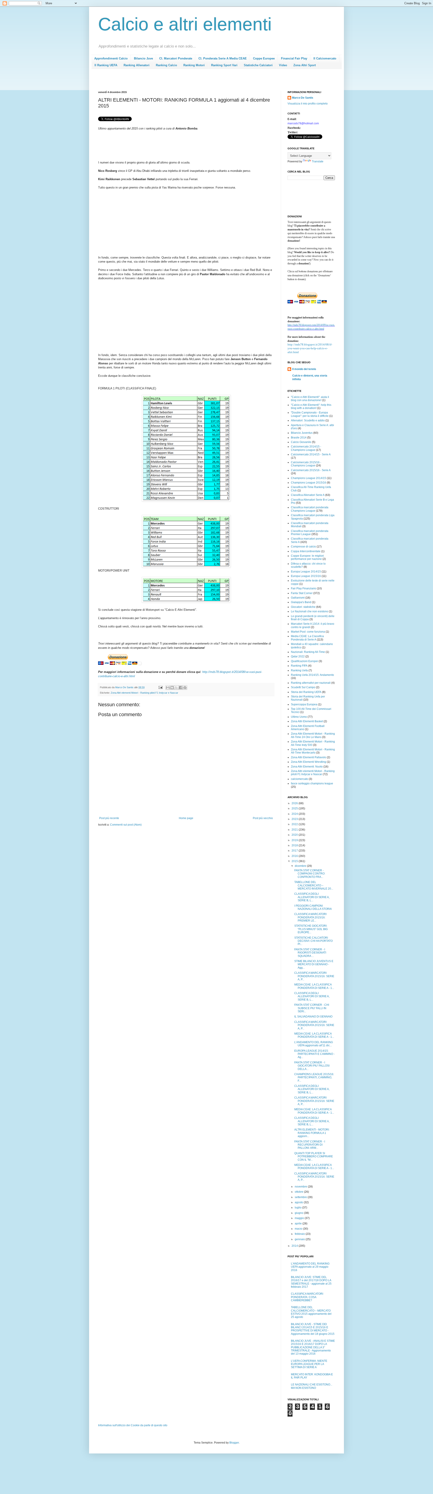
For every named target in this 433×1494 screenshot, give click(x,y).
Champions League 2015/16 (308, 482)
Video (283, 65)
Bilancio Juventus (302, 432)
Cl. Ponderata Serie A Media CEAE (222, 58)
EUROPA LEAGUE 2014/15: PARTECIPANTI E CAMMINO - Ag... (314, 1054)
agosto (299, 1202)
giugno (299, 1213)
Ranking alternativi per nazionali (311, 682)
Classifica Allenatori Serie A (308, 495)
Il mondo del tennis (304, 369)
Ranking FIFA (299, 665)
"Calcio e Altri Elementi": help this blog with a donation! (311, 406)
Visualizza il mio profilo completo (308, 103)
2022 (295, 824)
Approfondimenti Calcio (111, 58)
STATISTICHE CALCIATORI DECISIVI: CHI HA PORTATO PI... (313, 941)
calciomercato (299, 779)
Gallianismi (298, 597)
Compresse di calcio (303, 546)
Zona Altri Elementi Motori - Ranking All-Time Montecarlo (313, 751)
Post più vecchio (263, 818)
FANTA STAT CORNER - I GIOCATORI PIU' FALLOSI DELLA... (311, 1066)
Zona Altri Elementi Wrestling (308, 761)
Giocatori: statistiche (303, 606)
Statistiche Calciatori (258, 65)
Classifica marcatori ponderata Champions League (309, 509)
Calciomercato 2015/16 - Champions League (306, 464)
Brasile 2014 (298, 437)
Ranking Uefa (299, 670)
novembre (301, 1186)
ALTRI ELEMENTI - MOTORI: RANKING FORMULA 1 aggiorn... (311, 1133)
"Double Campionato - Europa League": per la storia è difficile (310, 414)
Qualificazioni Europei (304, 661)
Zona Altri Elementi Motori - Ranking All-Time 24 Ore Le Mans (313, 735)
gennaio (300, 1239)
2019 (295, 840)
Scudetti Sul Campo (303, 687)
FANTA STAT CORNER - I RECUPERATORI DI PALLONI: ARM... (309, 1145)
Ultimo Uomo (299, 716)
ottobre (299, 1191)
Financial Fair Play (294, 58)
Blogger (234, 1442)
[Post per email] (160, 687)
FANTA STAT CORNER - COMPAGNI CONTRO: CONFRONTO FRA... (309, 874)
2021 (295, 829)
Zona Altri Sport (304, 65)
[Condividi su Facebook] (180, 687)
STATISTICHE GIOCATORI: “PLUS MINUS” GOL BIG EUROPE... (311, 929)
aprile (298, 1223)
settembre (301, 1197)
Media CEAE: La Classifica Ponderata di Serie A (307, 638)
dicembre (301, 865)
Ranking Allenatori (137, 65)
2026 (295, 803)
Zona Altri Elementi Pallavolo (308, 757)
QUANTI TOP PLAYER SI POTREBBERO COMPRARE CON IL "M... (313, 1156)
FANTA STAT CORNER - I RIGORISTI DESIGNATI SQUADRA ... (310, 953)
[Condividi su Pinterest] (185, 687)
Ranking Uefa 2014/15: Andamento (312, 675)
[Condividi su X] (176, 687)
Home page (186, 818)
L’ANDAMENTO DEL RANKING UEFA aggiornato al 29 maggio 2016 (310, 1267)
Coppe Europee (264, 58)
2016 (295, 856)
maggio (300, 1218)
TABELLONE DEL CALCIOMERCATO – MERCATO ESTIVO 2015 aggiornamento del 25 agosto (311, 1312)
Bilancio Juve (143, 58)
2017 (295, 850)
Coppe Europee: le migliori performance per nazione (307, 557)
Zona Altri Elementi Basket (307, 721)
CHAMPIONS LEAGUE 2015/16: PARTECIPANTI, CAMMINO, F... (314, 1077)
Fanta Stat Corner (302, 593)
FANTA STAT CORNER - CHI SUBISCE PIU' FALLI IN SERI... (311, 1008)
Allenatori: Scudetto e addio (308, 420)
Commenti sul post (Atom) (126, 824)
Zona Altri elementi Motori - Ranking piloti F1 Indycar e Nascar (144, 692)
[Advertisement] (180, 81)
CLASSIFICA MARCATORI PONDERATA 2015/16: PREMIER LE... (310, 917)
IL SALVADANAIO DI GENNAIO (313, 1016)
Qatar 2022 (298, 656)
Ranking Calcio (166, 65)
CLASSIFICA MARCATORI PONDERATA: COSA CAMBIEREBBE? (307, 1297)
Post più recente (109, 818)
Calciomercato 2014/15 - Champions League (306, 448)
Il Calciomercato (324, 58)
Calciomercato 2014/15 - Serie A (311, 454)
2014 (295, 1245)
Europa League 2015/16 (306, 576)
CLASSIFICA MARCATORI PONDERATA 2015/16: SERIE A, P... (314, 976)
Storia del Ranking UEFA (306, 692)
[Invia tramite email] (168, 687)
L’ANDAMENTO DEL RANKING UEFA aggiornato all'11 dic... (313, 1044)
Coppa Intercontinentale (305, 551)
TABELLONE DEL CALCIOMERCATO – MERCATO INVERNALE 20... (313, 885)
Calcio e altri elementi (185, 24)
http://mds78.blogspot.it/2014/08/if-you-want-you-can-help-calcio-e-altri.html (310, 348)
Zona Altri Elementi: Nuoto (307, 766)
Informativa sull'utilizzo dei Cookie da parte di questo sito (132, 1425)
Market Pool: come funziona (308, 631)
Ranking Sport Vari (224, 65)
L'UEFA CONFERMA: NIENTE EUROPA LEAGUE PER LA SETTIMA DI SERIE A (309, 1364)
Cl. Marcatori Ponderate (175, 58)
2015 (295, 861)
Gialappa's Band (301, 602)
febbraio (300, 1233)
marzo (299, 1228)
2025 (295, 808)
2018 (295, 845)
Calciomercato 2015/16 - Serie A (311, 470)
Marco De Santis (302, 97)
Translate (317, 161)
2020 (295, 834)
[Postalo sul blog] (172, 687)
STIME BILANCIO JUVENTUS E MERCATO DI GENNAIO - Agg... (313, 964)
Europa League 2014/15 (306, 571)
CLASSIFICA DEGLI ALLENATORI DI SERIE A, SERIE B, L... (311, 897)
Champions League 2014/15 (308, 478)
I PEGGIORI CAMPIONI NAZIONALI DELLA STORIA (313, 907)
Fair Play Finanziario (303, 588)
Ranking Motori (194, 65)
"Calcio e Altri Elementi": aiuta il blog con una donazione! (310, 398)
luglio (298, 1207)
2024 (295, 813)
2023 (295, 819)
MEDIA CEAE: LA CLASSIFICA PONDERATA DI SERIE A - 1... (314, 986)
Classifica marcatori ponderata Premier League (309, 532)
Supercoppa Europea (304, 704)
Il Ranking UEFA (105, 65)
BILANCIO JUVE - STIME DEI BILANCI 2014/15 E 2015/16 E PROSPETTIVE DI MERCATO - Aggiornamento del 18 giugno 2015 (312, 1329)
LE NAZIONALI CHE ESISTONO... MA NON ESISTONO (311, 1386)
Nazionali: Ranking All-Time (308, 652)
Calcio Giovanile (301, 442)
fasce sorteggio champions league (312, 783)
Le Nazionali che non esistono (309, 611)
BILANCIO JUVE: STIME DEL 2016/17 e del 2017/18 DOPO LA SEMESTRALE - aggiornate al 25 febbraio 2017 (311, 1282)
